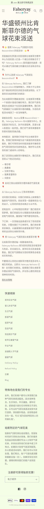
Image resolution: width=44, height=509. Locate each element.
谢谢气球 (9, 357)
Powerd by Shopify (29, 505)
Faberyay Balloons (19, 505)
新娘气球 (9, 317)
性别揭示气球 (10, 334)
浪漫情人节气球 (11, 352)
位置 (7, 374)
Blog (7, 380)
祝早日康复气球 (11, 340)
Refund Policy (11, 369)
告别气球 (9, 329)
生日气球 (9, 311)
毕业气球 (9, 346)
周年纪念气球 (10, 300)
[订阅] (36, 479)
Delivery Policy (11, 363)
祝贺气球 (9, 323)
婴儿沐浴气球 (10, 306)
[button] (3, 11)
